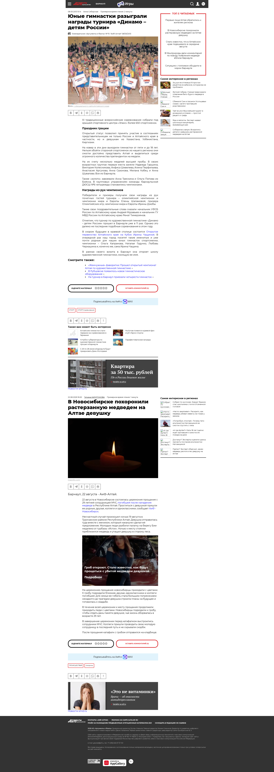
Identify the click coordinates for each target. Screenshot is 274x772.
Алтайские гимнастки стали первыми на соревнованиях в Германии (93, 333)
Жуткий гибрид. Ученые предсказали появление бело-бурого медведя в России (189, 94)
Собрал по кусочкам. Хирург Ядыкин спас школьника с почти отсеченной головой (189, 404)
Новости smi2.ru (77, 388)
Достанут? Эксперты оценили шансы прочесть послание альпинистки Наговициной (189, 442)
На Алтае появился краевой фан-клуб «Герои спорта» (140, 332)
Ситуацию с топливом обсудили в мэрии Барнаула (183, 67)
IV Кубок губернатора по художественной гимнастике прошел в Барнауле (93, 342)
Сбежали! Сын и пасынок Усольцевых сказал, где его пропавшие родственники (189, 103)
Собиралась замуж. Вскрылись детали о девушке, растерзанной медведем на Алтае (187, 132)
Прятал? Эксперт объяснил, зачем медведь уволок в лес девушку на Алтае (188, 451)
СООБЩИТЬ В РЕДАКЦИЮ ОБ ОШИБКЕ (170, 723)
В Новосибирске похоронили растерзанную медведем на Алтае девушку (183, 32)
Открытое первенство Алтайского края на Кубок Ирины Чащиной (120, 233)
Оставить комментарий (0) (137, 288)
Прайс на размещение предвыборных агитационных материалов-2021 (120, 723)
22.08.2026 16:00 (75, 397)
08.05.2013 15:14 (74, 12)
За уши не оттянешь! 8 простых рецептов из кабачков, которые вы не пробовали (189, 85)
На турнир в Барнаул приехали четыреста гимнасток (120, 277)
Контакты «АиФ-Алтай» (98, 720)
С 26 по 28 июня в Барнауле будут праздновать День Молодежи (95, 350)
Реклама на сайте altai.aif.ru (125, 720)
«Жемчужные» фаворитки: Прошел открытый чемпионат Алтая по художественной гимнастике (120, 267)
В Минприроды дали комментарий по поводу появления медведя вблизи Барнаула (183, 55)
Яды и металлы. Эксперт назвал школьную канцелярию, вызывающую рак (187, 122)
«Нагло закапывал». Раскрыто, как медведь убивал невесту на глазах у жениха (189, 413)
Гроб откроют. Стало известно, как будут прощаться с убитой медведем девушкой (116, 569)
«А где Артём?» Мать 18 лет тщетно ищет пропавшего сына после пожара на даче (188, 432)
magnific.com (74, 480)
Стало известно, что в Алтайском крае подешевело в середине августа (183, 44)
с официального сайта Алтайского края (91, 106)
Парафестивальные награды (138, 340)
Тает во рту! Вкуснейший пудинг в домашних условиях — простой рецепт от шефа (188, 113)
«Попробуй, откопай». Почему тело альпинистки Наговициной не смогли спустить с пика (188, 423)
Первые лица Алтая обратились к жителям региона (183, 21)
